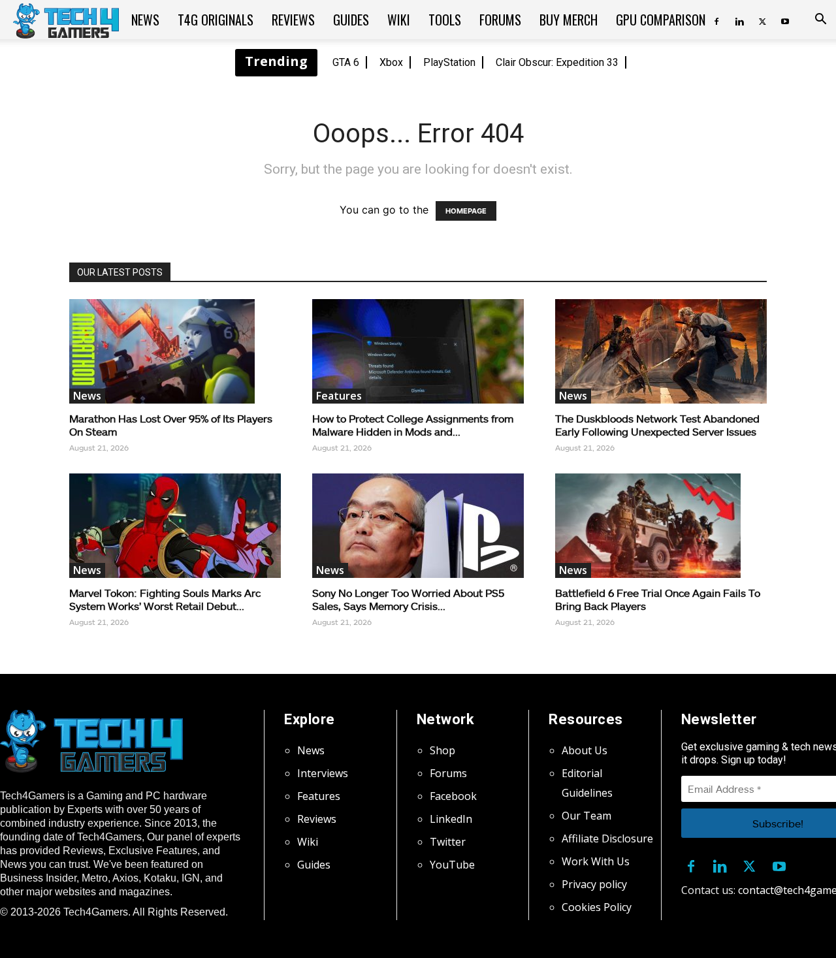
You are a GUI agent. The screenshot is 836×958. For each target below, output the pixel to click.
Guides (351, 19)
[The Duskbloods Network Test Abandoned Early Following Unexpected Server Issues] (661, 351)
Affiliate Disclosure (607, 838)
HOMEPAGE (466, 211)
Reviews (293, 19)
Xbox (391, 62)
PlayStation (449, 62)
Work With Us (596, 861)
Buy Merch (568, 19)
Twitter (448, 842)
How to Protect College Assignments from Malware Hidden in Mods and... (412, 425)
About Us (584, 750)
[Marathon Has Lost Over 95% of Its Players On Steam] (175, 351)
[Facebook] (716, 19)
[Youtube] (785, 19)
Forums (500, 19)
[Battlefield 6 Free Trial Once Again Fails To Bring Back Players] (661, 525)
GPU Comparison (660, 19)
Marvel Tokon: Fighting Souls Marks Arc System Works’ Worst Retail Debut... (165, 599)
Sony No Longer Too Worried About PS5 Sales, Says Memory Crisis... (408, 599)
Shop (442, 750)
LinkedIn (451, 819)
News (145, 19)
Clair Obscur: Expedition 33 (557, 62)
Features (339, 396)
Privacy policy (594, 884)
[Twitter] (762, 19)
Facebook (453, 796)
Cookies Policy (597, 907)
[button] (820, 20)
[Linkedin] (739, 19)
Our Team (586, 815)
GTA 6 (345, 62)
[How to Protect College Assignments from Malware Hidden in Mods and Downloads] (418, 351)
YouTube (452, 864)
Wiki (398, 19)
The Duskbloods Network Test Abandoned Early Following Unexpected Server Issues (657, 425)
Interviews (322, 773)
